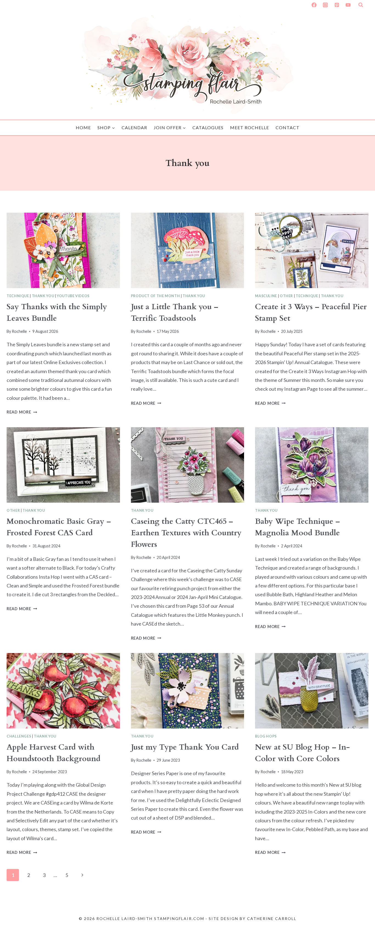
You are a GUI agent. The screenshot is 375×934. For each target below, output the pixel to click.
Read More (22, 412)
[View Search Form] (361, 5)
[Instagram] (325, 5)
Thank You (43, 296)
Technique (18, 296)
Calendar (134, 127)
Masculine (266, 296)
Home (83, 127)
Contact (288, 127)
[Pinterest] (337, 5)
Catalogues (207, 127)
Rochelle (19, 331)
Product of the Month (155, 296)
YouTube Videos (73, 296)
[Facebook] (314, 5)
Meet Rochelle (249, 127)
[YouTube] (348, 5)
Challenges (19, 736)
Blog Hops (266, 736)
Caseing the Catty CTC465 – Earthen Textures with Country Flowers (186, 533)
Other (286, 296)
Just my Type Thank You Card (185, 747)
